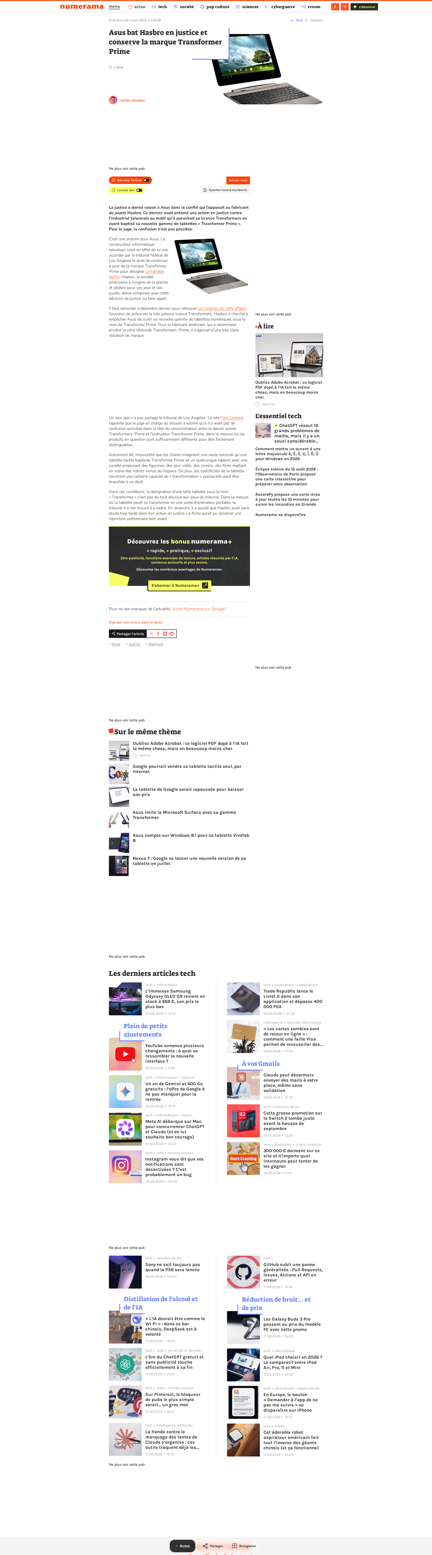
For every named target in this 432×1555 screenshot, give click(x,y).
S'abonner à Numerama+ (175, 585)
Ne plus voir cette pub (127, 168)
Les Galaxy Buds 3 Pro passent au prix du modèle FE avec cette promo (292, 1324)
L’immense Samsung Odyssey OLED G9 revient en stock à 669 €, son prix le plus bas (175, 999)
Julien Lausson (132, 100)
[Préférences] (345, 6)
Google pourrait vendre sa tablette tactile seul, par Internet (187, 769)
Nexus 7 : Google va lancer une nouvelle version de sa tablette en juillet (189, 861)
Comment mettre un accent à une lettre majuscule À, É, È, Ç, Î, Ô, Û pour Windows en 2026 (288, 453)
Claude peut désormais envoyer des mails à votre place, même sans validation (290, 1082)
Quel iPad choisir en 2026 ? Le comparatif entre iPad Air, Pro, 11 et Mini (292, 1362)
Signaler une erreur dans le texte (135, 622)
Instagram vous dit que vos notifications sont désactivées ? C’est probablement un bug (174, 1166)
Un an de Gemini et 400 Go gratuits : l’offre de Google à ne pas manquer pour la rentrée (175, 1091)
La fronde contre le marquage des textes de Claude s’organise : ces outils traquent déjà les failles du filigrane (171, 1439)
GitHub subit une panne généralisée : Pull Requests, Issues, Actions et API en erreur (293, 1272)
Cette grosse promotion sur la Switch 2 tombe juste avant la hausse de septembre (292, 1120)
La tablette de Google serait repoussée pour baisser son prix (188, 792)
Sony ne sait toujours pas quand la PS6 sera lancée (172, 1267)
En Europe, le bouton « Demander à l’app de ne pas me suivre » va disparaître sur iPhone (290, 1402)
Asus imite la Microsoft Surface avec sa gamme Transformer (184, 815)
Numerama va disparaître (280, 514)
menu (114, 6)
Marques (156, 644)
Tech (299, 20)
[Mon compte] (335, 6)
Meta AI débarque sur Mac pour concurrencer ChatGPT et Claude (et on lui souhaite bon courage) (175, 1129)
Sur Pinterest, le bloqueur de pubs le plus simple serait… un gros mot (172, 1399)
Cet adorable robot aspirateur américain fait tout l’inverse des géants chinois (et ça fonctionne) (291, 1440)
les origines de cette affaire (222, 308)
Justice (134, 644)
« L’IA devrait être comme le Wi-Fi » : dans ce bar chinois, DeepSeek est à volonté (175, 1326)
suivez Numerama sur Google (198, 609)
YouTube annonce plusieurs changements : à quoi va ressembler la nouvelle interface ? (174, 1053)
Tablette (316, 20)
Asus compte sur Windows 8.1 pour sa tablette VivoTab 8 (191, 838)
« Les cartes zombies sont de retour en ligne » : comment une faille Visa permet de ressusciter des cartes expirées (291, 1036)
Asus (116, 644)
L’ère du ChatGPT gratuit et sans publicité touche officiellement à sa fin (174, 1362)
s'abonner (367, 7)
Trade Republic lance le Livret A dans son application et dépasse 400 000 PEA (292, 999)
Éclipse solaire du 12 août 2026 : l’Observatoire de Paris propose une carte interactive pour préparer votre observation (286, 476)
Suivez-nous (238, 180)
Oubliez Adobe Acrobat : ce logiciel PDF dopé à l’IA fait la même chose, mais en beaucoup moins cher (190, 746)
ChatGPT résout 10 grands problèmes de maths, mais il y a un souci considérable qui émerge (297, 433)
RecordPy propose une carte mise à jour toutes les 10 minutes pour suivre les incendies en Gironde (287, 499)
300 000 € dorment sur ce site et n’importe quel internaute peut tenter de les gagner (291, 1158)
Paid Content (231, 417)
